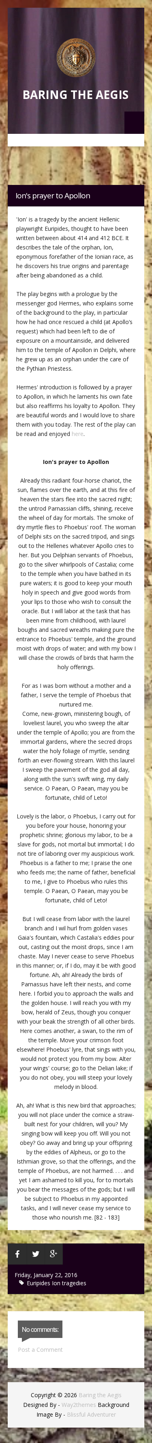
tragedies (74, 1283)
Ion (57, 1283)
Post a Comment (40, 1349)
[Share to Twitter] (36, 1254)
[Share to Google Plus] (54, 1254)
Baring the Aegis (75, 94)
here (77, 434)
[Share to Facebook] (17, 1254)
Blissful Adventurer (91, 1414)
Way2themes (79, 1405)
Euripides (39, 1283)
